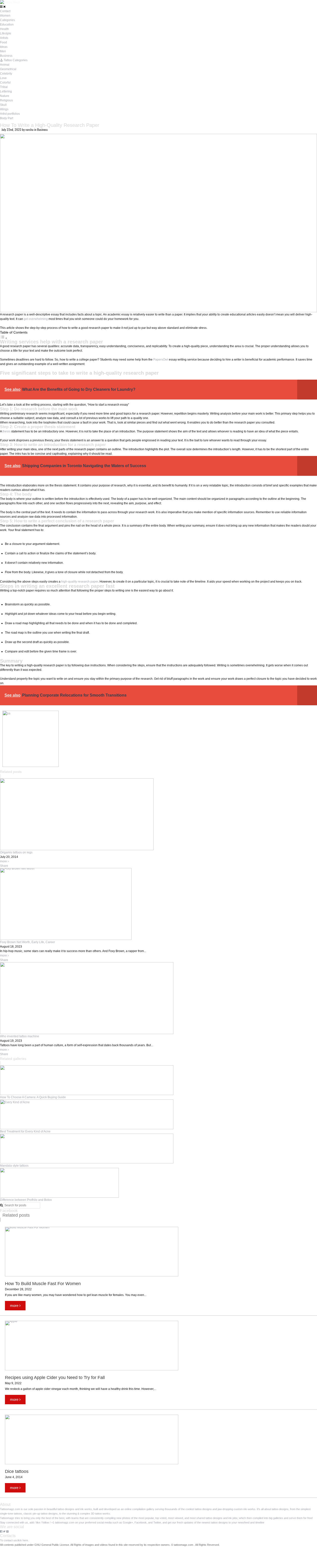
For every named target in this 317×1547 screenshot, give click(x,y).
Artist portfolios (10, 113)
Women (5, 15)
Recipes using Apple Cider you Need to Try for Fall (55, 1377)
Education (7, 24)
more (4, 861)
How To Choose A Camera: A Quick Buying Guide (33, 1097)
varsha (30, 129)
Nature (4, 96)
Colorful (5, 82)
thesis (6, 431)
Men (3, 51)
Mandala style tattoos (14, 1165)
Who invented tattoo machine (19, 1036)
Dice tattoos (16, 1471)
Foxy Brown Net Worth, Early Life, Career (27, 942)
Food (3, 42)
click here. (22, 1540)
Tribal (4, 87)
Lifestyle (5, 33)
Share (4, 866)
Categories (7, 20)
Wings (4, 109)
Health (4, 29)
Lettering (6, 91)
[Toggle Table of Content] (3, 338)
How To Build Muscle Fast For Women (43, 1283)
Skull (3, 105)
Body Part (6, 118)
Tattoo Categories (15, 60)
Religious (6, 100)
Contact (5, 11)
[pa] (30, 766)
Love (3, 78)
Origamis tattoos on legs (16, 852)
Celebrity (6, 73)
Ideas (3, 47)
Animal (4, 64)
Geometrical (8, 69)
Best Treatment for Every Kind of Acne (25, 1131)
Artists (4, 38)
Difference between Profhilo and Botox (26, 1200)
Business (6, 55)
